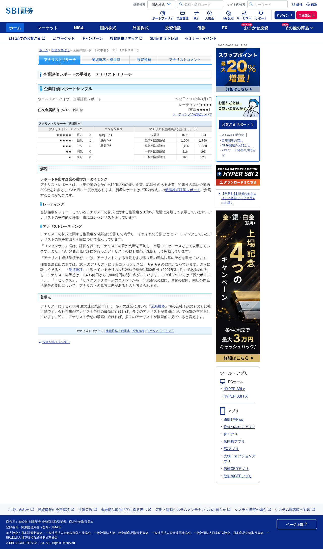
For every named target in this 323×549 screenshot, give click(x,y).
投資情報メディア (124, 38)
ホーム (15, 28)
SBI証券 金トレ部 (164, 38)
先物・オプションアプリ (239, 458)
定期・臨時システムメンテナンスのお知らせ (190, 509)
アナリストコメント (185, 60)
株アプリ (231, 433)
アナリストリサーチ (60, 60)
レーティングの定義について (192, 114)
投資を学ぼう (60, 50)
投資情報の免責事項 (54, 509)
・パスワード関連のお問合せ (237, 152)
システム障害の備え (250, 509)
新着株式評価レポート (182, 190)
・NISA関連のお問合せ (234, 145)
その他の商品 (295, 27)
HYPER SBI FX (236, 396)
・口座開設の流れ (231, 140)
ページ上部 (295, 524)
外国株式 (140, 28)
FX (224, 28)
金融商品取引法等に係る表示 (124, 509)
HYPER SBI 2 (234, 388)
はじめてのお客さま (25, 38)
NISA (79, 28)
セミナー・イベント (201, 38)
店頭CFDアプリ (236, 468)
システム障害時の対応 (292, 509)
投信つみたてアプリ (239, 426)
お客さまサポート (236, 124)
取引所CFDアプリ (238, 475)
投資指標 (144, 60)
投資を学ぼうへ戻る (56, 342)
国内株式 (108, 28)
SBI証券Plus (233, 419)
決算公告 (85, 509)
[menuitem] (297, 4)
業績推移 (76, 270)
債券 (201, 28)
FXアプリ (231, 448)
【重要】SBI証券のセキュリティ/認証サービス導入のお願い (238, 198)
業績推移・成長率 (106, 60)
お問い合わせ (18, 509)
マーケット (48, 28)
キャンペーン (92, 38)
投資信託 (173, 28)
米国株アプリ (234, 441)
